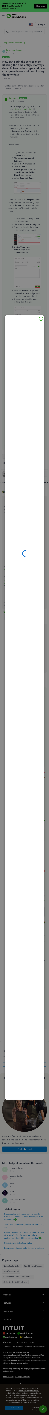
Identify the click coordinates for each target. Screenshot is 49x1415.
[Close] (41, 318)
